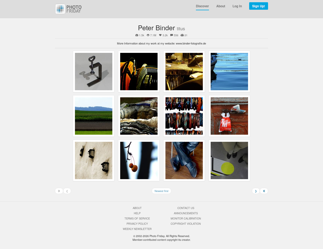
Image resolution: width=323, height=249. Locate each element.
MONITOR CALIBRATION (186, 218)
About (220, 6)
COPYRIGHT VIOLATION (186, 223)
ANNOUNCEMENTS (186, 213)
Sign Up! (258, 6)
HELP (137, 213)
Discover (202, 6)
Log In (237, 6)
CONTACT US (185, 208)
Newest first (161, 191)
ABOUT (137, 208)
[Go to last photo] (264, 191)
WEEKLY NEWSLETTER (137, 229)
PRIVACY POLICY (137, 223)
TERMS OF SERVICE (137, 218)
